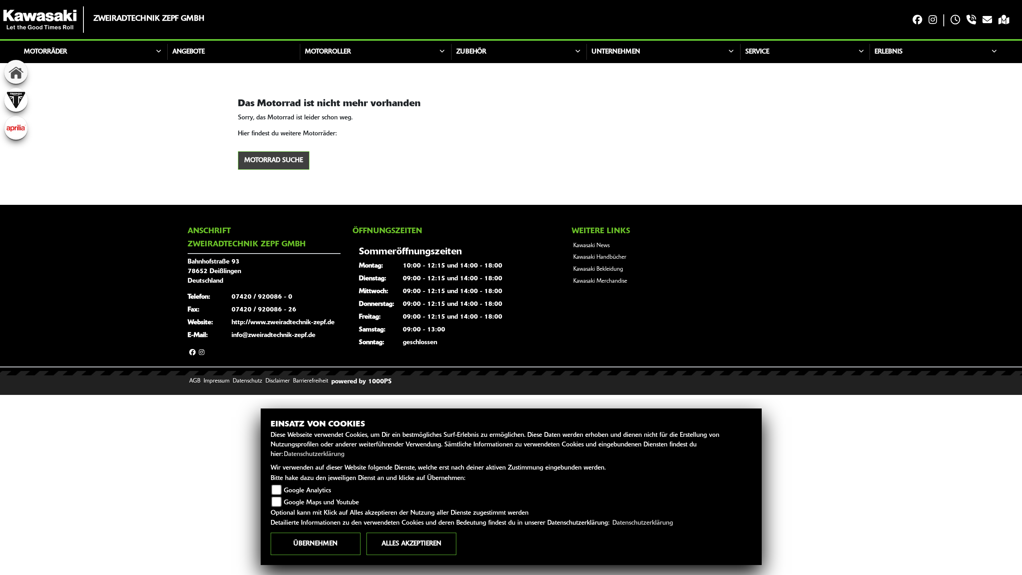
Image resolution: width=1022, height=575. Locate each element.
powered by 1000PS (361, 382)
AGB (194, 381)
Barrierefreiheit (310, 381)
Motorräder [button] (45, 52)
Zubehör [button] (471, 52)
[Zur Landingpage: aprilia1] (16, 128)
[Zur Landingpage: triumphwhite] (16, 100)
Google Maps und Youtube (321, 503)
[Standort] (1003, 20)
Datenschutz (247, 381)
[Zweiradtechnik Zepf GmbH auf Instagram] (932, 20)
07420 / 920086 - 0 (262, 297)
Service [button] (757, 52)
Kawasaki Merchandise (600, 281)
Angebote (188, 52)
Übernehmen (315, 544)
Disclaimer (277, 381)
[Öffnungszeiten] (955, 20)
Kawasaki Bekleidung (598, 269)
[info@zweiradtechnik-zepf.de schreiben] (987, 20)
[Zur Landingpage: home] (16, 72)
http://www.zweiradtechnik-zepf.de (283, 322)
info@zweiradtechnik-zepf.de (273, 335)
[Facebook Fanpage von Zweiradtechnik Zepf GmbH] (917, 20)
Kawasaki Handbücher (599, 257)
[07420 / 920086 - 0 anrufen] (971, 20)
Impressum (217, 381)
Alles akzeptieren (411, 544)
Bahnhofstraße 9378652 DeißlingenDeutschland (214, 271)
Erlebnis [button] (889, 52)
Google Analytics (307, 491)
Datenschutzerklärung (314, 454)
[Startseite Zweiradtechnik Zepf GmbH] (40, 19)
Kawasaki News (591, 246)
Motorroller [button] (328, 52)
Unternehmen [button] (616, 52)
